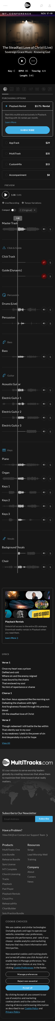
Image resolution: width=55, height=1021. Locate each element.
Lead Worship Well (38, 854)
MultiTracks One (11, 849)
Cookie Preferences (23, 967)
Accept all (28, 987)
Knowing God (42, 52)
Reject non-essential (28, 981)
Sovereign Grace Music (18, 52)
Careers (32, 876)
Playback (7, 883)
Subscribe (27, 130)
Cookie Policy (31, 1008)
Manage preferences (27, 974)
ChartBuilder (9, 908)
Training (32, 859)
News (30, 881)
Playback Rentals (11, 893)
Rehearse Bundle (11, 859)
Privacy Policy (13, 1011)
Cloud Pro (7, 898)
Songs (31, 849)
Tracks (5, 878)
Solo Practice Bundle (13, 913)
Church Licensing (11, 874)
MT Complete (9, 869)
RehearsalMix (9, 903)
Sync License (8, 864)
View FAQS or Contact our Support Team (24, 834)
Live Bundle (8, 854)
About (31, 871)
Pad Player (8, 888)
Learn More (10, 122)
